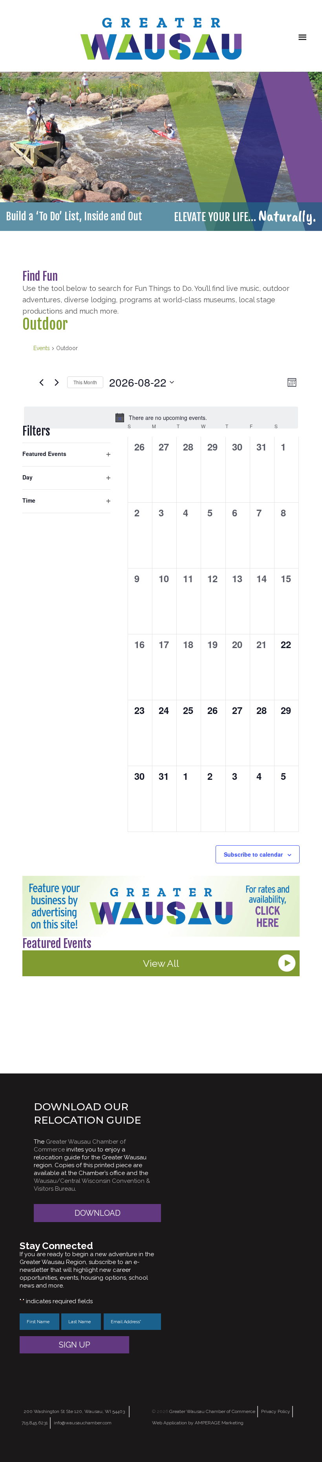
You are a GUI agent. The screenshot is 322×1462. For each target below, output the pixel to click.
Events (41, 348)
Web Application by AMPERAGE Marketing (197, 1423)
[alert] (161, 418)
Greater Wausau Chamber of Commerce (212, 1411)
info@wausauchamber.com (83, 1423)
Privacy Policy (275, 1411)
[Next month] (56, 382)
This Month (85, 382)
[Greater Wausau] (161, 39)
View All (161, 963)
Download (98, 1213)
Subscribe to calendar (253, 854)
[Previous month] (41, 382)
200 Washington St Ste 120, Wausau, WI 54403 (74, 1411)
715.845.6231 (35, 1423)
